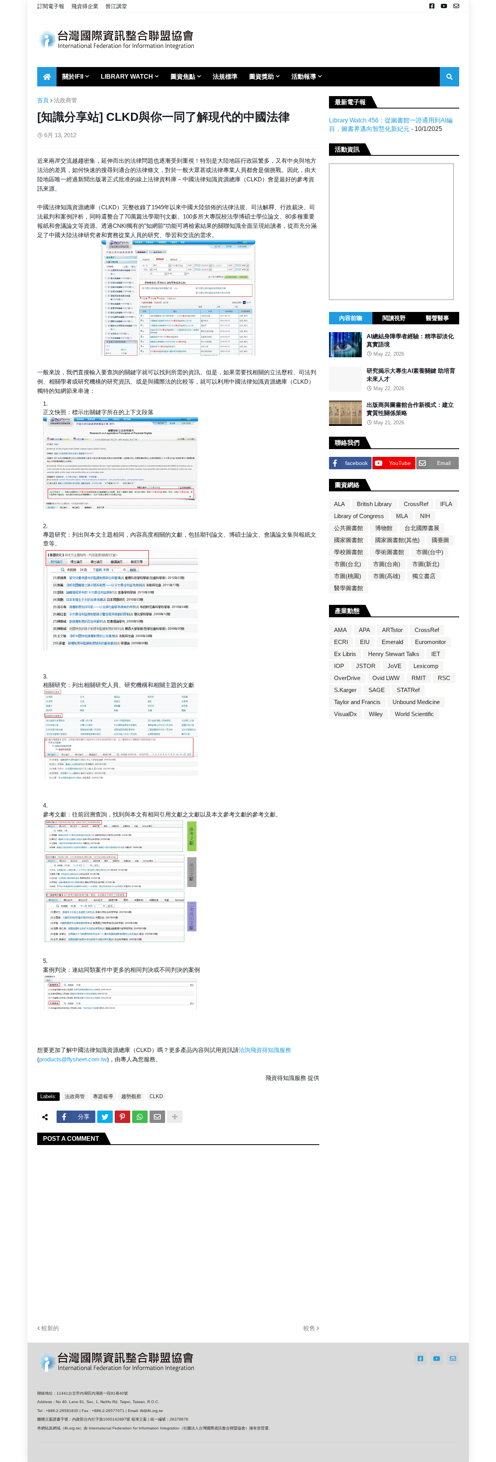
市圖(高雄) (386, 576)
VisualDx (345, 714)
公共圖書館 (348, 528)
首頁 (43, 100)
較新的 (50, 1328)
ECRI (341, 642)
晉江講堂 (116, 6)
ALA (339, 504)
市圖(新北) (425, 564)
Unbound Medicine (416, 702)
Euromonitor (430, 642)
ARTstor (392, 630)
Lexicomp (425, 666)
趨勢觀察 (131, 1096)
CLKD (156, 1096)
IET (435, 654)
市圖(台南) (386, 564)
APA (364, 630)
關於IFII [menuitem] (72, 76)
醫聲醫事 (437, 318)
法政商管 (65, 100)
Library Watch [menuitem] (127, 76)
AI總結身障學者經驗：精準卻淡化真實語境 (410, 340)
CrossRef (416, 504)
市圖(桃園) (347, 576)
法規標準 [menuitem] (225, 76)
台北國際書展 (422, 528)
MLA (402, 516)
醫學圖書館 (348, 588)
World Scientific (414, 714)
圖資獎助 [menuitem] (261, 76)
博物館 (384, 528)
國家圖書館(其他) (397, 540)
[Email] (157, 1117)
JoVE (394, 666)
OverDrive (347, 678)
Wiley (376, 714)
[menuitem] (47, 76)
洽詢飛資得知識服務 (265, 1050)
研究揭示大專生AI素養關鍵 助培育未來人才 (411, 374)
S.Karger (345, 690)
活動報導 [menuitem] (303, 76)
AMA (340, 630)
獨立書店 (424, 576)
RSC (444, 678)
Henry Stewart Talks (393, 654)
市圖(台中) (429, 552)
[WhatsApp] (140, 1117)
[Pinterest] (122, 1117)
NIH (425, 516)
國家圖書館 (348, 540)
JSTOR (365, 666)
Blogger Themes (89, 1452)
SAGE (377, 690)
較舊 (309, 1328)
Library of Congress (359, 516)
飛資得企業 (84, 6)
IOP (339, 666)
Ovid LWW (386, 678)
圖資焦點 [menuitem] (182, 76)
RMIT (419, 678)
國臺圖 (440, 540)
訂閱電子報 (50, 6)
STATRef (408, 690)
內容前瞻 (350, 318)
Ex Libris (345, 654)
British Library (374, 504)
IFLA (446, 504)
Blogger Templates (135, 1452)
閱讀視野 (394, 318)
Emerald (392, 642)
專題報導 (103, 1096)
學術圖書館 (389, 552)
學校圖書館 (348, 552)
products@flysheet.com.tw (73, 1059)
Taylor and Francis (357, 702)
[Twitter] (105, 1117)
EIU (365, 642)
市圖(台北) (347, 564)
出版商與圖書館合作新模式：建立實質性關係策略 (410, 408)
